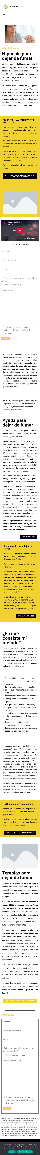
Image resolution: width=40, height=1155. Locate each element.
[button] (4, 13)
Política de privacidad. (29, 1135)
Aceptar (12, 1152)
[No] (37, 1149)
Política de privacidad (25, 1152)
